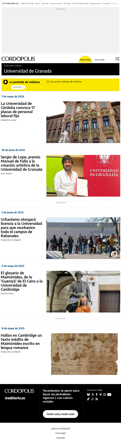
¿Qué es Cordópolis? (60, 428)
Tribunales (67, 3)
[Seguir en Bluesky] (88, 394)
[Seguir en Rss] (96, 398)
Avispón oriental (56, 3)
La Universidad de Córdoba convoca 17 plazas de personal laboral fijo (18, 109)
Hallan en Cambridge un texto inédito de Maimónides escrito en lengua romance (21, 341)
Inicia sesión (99, 59)
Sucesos (37, 3)
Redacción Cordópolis (11, 240)
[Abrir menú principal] (117, 58)
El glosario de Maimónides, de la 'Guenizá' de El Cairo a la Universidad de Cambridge (22, 281)
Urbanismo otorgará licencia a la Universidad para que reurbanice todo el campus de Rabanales (21, 227)
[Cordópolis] (20, 391)
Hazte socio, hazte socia (60, 414)
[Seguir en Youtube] (109, 394)
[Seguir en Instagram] (104, 394)
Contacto (60, 437)
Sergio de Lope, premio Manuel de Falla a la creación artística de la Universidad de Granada (21, 162)
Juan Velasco (6, 173)
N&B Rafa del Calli (27, 3)
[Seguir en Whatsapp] (92, 398)
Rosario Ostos (7, 293)
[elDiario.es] (20, 398)
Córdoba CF (107, 3)
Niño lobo (45, 3)
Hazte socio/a (85, 59)
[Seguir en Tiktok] (88, 398)
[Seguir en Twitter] (92, 394)
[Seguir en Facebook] (97, 394)
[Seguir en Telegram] (100, 394)
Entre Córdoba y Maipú (80, 3)
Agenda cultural (95, 3)
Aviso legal (60, 433)
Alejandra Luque (8, 120)
